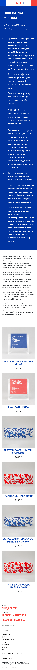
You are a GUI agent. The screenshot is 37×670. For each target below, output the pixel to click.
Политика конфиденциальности (12, 654)
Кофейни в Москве (8, 625)
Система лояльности (8, 640)
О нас (3, 650)
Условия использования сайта (11, 656)
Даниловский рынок (8, 628)
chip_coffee (9, 608)
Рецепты (4, 647)
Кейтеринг (5, 642)
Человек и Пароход (14, 615)
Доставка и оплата (7, 635)
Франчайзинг (6, 645)
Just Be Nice (14, 667)
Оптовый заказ (8, 637)
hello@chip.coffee (13, 619)
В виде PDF (6, 18)
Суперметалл (6, 630)
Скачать (14, 18)
